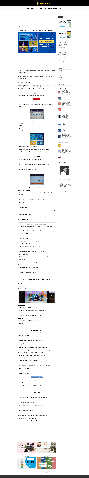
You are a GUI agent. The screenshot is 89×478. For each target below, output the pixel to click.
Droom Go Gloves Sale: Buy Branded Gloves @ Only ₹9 (46, 455)
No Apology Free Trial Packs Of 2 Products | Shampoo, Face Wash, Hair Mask (27, 455)
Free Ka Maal (25, 26)
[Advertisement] (36, 19)
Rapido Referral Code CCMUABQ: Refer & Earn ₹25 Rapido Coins (66, 145)
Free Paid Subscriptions (62, 72)
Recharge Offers (61, 82)
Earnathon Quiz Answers (62, 65)
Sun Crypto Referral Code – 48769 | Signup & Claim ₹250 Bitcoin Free (66, 124)
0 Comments (68, 94)
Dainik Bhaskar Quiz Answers (63, 59)
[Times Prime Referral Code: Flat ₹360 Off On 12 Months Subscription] (59, 157)
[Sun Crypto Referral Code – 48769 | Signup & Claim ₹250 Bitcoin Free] (59, 125)
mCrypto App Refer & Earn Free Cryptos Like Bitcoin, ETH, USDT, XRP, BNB (66, 130)
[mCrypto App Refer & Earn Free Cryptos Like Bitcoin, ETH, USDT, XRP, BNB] (59, 130)
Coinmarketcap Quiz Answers (63, 56)
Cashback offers (61, 50)
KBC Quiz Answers (61, 79)
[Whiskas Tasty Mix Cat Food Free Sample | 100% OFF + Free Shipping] (59, 103)
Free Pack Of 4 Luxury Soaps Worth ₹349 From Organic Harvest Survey (46, 470)
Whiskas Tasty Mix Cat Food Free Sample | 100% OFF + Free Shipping (66, 103)
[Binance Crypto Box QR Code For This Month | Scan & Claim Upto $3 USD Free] (59, 136)
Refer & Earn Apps (61, 84)
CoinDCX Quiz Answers (62, 54)
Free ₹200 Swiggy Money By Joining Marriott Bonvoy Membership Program (66, 98)
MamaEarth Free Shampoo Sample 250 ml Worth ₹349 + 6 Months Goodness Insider (27, 470)
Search (59, 13)
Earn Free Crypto (61, 61)
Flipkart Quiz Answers (62, 66)
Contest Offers (61, 57)
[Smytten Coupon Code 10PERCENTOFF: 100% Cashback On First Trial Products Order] (59, 116)
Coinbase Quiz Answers (62, 52)
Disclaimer (46, 476)
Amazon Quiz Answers (62, 42)
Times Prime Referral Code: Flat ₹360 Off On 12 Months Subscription (66, 156)
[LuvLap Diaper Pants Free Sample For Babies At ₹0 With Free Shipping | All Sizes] (59, 92)
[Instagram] (65, 191)
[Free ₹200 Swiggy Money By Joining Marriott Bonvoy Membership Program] (59, 98)
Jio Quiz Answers (61, 77)
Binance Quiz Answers (62, 47)
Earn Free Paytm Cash (62, 63)
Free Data (60, 68)
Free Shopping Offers (62, 73)
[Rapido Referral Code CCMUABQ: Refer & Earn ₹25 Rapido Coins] (59, 145)
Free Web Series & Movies (62, 75)
